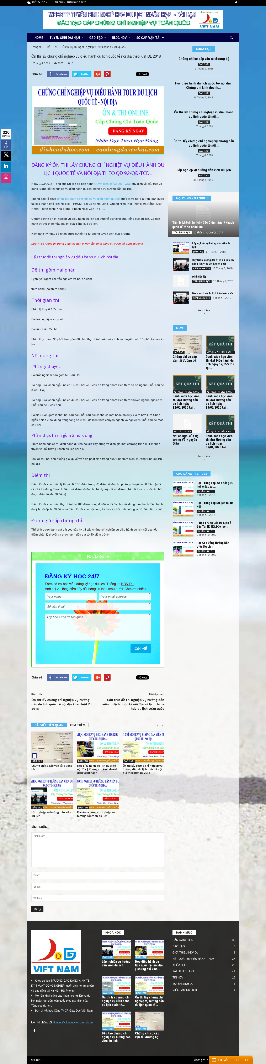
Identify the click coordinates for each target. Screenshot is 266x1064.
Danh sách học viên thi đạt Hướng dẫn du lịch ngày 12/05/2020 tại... (186, 401)
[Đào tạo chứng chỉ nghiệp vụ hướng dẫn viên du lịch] (98, 793)
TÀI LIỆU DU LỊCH (182, 232)
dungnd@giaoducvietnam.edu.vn (73, 1022)
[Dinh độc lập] (181, 281)
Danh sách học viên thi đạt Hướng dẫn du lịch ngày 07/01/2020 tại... (219, 441)
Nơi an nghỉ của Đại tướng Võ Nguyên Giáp (186, 439)
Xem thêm (203, 310)
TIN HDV (177, 977)
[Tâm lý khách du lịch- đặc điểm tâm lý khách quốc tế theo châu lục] (203, 214)
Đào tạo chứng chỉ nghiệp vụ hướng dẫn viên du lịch (96, 814)
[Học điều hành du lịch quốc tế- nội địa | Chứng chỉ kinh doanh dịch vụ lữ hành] (98, 747)
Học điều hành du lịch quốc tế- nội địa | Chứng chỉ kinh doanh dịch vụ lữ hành (97, 769)
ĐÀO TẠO (96, 38)
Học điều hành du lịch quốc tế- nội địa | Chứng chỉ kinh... (149, 965)
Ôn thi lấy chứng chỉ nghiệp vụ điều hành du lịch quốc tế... (115, 1001)
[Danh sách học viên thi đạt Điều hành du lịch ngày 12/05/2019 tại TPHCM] (220, 344)
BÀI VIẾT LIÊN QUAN (49, 725)
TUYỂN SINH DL (206, 491)
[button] (231, 37)
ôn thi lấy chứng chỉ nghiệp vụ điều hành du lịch (88, 198)
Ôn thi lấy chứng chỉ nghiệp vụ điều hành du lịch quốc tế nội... (204, 114)
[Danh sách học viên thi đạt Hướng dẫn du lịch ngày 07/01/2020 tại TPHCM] (220, 423)
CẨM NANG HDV (201, 268)
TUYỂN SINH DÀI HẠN (64, 38)
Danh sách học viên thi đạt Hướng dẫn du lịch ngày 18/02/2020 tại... (219, 401)
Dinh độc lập (199, 276)
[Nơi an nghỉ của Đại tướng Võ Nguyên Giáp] (187, 423)
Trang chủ (37, 47)
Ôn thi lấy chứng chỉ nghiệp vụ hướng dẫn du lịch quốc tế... (149, 1001)
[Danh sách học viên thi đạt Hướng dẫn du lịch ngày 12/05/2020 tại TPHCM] (187, 384)
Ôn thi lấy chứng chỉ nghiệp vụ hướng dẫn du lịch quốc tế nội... (204, 143)
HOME (38, 38)
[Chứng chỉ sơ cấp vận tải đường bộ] (52, 747)
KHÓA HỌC (179, 965)
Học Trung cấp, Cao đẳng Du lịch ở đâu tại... (215, 485)
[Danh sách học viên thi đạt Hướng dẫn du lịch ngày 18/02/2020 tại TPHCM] (220, 384)
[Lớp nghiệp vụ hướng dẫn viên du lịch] (52, 793)
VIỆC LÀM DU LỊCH (184, 990)
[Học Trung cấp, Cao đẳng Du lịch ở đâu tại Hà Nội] (183, 489)
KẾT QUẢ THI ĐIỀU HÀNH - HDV (221, 352)
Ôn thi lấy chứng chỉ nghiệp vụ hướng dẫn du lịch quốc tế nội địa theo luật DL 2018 (61, 704)
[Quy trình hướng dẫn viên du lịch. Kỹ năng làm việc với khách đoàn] (181, 264)
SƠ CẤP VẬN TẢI (148, 38)
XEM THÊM (77, 725)
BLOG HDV (119, 38)
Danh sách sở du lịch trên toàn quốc (213, 293)
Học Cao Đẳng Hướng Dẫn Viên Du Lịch (213, 544)
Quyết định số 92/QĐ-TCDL (112, 183)
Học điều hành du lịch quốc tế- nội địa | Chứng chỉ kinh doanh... (203, 85)
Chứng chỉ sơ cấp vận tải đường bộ (52, 767)
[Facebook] (236, 3)
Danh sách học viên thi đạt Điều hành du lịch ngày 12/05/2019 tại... (220, 362)
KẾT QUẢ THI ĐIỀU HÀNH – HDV (193, 958)
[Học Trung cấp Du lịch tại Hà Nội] (183, 509)
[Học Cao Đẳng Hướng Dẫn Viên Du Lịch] (183, 549)
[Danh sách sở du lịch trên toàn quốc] (181, 297)
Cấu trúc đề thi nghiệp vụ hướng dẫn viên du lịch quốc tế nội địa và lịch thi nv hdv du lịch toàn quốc (133, 704)
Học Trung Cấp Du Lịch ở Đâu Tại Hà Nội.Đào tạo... (214, 524)
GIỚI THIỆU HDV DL (185, 952)
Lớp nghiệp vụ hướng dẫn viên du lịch (51, 814)
